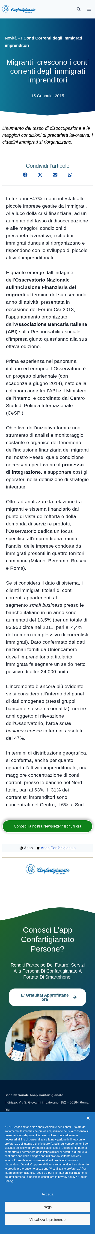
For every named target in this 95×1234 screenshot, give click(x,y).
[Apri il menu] (89, 9)
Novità (11, 38)
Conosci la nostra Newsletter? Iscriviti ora (47, 826)
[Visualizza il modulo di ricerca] (78, 9)
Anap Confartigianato (58, 848)
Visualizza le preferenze (47, 1220)
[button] (88, 1118)
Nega (48, 1207)
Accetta (47, 1194)
